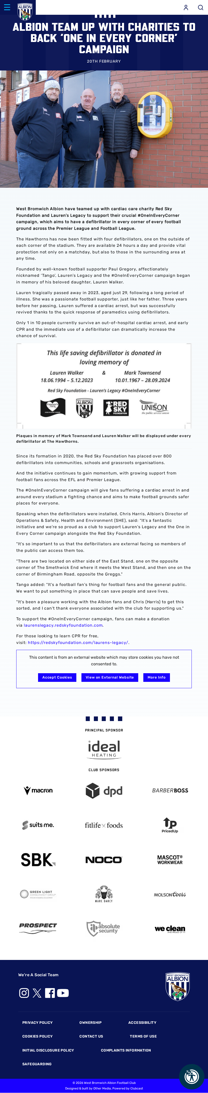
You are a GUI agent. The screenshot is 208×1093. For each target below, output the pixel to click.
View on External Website (110, 677)
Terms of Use (143, 1036)
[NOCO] (104, 860)
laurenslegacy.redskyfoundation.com (63, 625)
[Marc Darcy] (104, 894)
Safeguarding (37, 1064)
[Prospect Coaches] (38, 928)
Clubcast (136, 1088)
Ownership (90, 1022)
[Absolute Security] (104, 928)
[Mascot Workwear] (170, 859)
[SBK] (38, 859)
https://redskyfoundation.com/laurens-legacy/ (78, 642)
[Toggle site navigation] (7, 7)
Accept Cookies (57, 677)
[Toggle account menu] (186, 7)
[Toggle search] (200, 7)
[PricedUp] (170, 825)
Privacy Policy (37, 1022)
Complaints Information (126, 1050)
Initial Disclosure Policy (48, 1050)
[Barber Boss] (170, 790)
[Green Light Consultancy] (38, 894)
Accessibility (142, 1022)
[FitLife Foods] (104, 825)
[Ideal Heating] (104, 750)
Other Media (102, 1088)
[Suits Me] (38, 825)
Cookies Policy (37, 1036)
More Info (157, 677)
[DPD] (104, 790)
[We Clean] (170, 928)
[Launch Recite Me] (191, 1076)
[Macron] (38, 791)
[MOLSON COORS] (170, 894)
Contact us (91, 1036)
